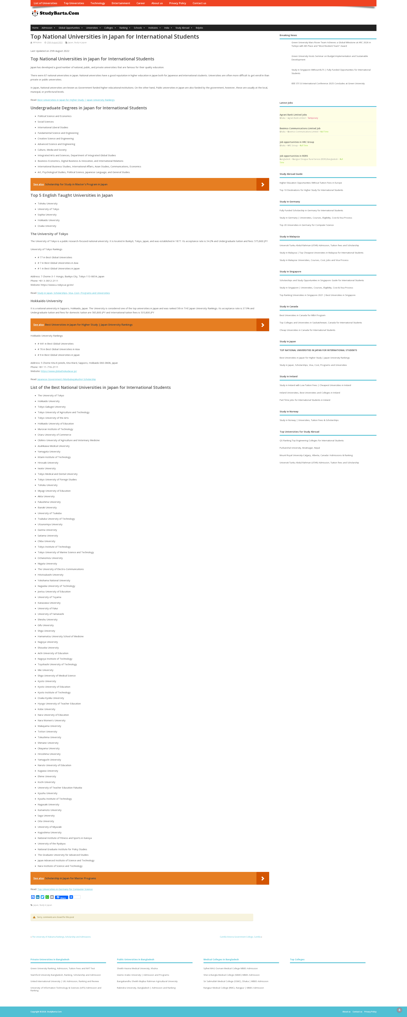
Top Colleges (297, 959)
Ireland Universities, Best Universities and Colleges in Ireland (310, 392)
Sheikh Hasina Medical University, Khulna (137, 968)
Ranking (123, 27)
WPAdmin (37, 42)
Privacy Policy (177, 3)
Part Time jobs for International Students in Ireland (305, 400)
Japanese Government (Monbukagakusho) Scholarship (66, 379)
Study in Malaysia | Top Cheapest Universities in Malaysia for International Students (321, 252)
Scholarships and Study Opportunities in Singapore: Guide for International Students (322, 280)
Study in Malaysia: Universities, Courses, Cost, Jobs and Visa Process (314, 260)
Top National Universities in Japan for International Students (318, 350)
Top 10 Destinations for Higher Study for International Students (311, 190)
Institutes (153, 27)
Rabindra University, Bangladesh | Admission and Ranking (146, 987)
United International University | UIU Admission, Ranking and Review (65, 981)
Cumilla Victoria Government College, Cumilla (240, 936)
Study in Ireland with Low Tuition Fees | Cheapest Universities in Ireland (316, 385)
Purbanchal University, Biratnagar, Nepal (300, 447)
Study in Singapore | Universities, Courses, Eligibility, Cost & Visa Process (316, 287)
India (166, 27)
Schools (138, 27)
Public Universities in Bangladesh (135, 959)
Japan (70, 42)
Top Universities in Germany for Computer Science (65, 889)
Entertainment (121, 3)
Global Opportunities (69, 27)
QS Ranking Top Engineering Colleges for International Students (312, 440)
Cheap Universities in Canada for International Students (307, 330)
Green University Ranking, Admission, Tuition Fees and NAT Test (63, 968)
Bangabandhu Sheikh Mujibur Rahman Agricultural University (147, 981)
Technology (97, 3)
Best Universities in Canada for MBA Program (302, 315)
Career (141, 3)
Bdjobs (199, 27)
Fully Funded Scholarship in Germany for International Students (311, 210)
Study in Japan (80, 42)
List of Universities (45, 3)
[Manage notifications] (399, 1010)
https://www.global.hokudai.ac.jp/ (59, 371)
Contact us (199, 3)
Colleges (108, 27)
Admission (47, 27)
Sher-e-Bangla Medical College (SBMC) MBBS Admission (232, 975)
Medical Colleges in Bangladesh (221, 959)
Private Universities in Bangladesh (50, 959)
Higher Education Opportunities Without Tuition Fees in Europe (311, 182)
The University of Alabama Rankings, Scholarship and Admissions (61, 936)
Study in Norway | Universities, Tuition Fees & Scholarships (309, 420)
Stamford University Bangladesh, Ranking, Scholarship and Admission (66, 975)
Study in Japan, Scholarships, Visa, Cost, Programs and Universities (73, 292)
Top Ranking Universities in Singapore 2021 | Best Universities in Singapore (317, 295)
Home (35, 27)
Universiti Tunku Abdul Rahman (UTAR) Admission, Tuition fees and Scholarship (319, 245)
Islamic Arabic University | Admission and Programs (143, 975)
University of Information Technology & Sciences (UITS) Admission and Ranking (66, 989)
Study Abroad (182, 27)
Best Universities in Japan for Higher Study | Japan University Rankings (76, 99)
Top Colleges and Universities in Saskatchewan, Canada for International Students (321, 322)
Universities (92, 27)
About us (157, 3)
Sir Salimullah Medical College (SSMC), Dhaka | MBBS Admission (236, 981)
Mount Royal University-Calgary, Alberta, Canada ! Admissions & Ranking (316, 455)
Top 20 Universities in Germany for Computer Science (307, 225)
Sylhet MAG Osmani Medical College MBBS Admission (231, 968)
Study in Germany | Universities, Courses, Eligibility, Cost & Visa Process (316, 217)
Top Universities (74, 3)
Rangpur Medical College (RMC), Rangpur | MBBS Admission (234, 987)
